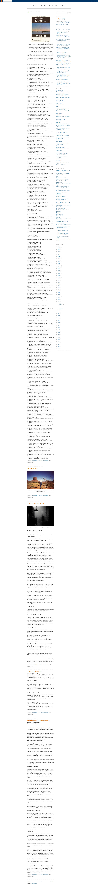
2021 (59, 254)
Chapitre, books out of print (61, 177)
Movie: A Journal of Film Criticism (62, 137)
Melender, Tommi (59, 215)
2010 (59, 273)
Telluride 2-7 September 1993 (34, 671)
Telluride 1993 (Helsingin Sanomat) (35, 503)
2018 (59, 259)
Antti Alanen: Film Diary (49, 5)
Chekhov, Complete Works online (62, 179)
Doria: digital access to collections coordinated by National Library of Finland (63, 188)
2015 (59, 265)
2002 (59, 287)
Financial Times (59, 194)
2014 (59, 266)
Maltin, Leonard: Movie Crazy (61, 132)
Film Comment (59, 113)
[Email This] (27, 462)
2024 (59, 249)
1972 (59, 346)
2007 (59, 278)
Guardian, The (58, 206)
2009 (59, 275)
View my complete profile (62, 24)
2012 (59, 270)
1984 (59, 325)
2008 (59, 277)
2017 (59, 261)
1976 (59, 339)
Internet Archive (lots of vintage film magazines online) (62, 129)
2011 (59, 272)
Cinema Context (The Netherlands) (62, 101)
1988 (59, 318)
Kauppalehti (58, 211)
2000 (59, 290)
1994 (59, 301)
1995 (59, 299)
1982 (59, 329)
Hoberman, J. (58, 122)
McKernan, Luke (59, 134)
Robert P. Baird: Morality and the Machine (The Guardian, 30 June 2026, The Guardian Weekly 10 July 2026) (63, 66)
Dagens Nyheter (59, 182)
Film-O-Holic (58, 115)
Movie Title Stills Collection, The (62, 135)
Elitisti (57, 106)
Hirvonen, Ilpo (59, 120)
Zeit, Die (57, 240)
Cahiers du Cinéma (59, 100)
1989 (59, 317)
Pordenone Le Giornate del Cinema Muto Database (62, 143)
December (61, 304)
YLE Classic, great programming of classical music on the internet (62, 234)
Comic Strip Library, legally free (62, 180)
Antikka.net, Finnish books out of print (63, 170)
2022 (59, 253)
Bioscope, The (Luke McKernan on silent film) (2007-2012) (62, 95)
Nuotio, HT (58, 140)
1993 (28, 13)
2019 (59, 258)
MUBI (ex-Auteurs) (59, 138)
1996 (59, 297)
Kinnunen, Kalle (59, 131)
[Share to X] (30, 462)
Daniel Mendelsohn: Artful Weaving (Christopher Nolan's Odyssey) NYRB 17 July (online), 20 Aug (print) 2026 (63, 62)
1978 (59, 336)
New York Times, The (60, 223)
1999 (59, 292)
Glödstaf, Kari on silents (60, 119)
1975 (59, 341)
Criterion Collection (60, 105)
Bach (57, 176)
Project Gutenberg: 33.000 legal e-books (63, 224)
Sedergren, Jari (59, 150)
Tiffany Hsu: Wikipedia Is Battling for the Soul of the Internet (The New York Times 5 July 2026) (63, 71)
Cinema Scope (59, 103)
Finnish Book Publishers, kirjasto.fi (62, 197)
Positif (57, 145)
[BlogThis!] (29, 462)
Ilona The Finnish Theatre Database (62, 209)
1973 (59, 344)
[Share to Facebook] (31, 462)
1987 (59, 320)
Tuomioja (58, 231)
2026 (59, 246)
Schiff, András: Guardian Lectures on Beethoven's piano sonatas (63, 227)
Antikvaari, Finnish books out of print (63, 171)
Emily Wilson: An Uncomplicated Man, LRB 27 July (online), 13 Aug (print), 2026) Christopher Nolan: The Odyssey (63, 31)
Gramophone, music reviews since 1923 (63, 205)
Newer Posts (29, 881)
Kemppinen (58, 212)
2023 (59, 251)
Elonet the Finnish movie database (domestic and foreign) (62, 108)
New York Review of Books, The (62, 221)
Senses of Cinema (59, 151)
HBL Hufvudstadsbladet (60, 208)
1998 (59, 294)
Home (41, 881)
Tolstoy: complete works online (62, 230)
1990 (59, 315)
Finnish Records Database (61, 199)
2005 (59, 282)
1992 (59, 312)
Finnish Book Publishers (60, 196)
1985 (59, 324)
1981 (59, 330)
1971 (59, 348)
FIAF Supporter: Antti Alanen (65, 22)
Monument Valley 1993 (32, 468)
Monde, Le (58, 217)
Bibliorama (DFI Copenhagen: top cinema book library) (62, 92)
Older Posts (52, 881)
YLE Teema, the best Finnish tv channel (63, 239)
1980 (59, 332)
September (61, 308)
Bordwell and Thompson (60, 98)
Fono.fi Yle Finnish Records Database (63, 200)
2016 (59, 263)
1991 (59, 313)
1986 (59, 322)
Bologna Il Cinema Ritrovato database (63, 97)
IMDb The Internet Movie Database (62, 123)
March (60, 309)
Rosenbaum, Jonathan (60, 147)
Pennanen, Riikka (59, 141)
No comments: (46, 460)
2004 (59, 284)
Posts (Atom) (34, 883)
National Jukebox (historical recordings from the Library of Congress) (63, 219)
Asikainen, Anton (59, 90)
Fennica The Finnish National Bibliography (61, 192)
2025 (59, 247)
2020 (59, 256)
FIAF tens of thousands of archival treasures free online (62, 111)
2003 (59, 285)
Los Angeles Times (59, 214)
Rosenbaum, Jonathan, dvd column (62, 148)
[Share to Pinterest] (32, 462)
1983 (59, 327)
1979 (59, 334)
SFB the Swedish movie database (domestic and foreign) (62, 154)
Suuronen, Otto (59, 160)
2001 (59, 289)
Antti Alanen (62, 18)
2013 (59, 268)
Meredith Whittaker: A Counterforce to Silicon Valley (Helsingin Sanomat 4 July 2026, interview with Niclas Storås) (63, 76)
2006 (59, 280)
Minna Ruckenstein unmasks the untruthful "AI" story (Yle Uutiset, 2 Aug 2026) (63, 36)
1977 (59, 337)
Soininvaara (58, 228)
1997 (59, 296)
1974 (59, 343)
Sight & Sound (59, 158)
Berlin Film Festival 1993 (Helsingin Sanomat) (38, 720)
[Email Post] (50, 460)
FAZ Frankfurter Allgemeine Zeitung (63, 190)
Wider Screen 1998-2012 (60, 164)
